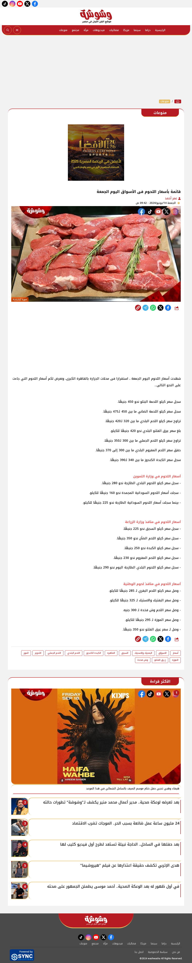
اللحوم (38, 653)
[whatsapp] (138, 308)
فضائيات (114, 30)
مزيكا (126, 30)
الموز (26, 653)
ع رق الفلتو (160, 660)
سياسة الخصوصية (157, 952)
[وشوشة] (96, 16)
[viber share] (145, 308)
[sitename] (96, 920)
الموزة (175, 660)
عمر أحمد (171, 198)
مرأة (86, 30)
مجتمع (75, 30)
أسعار (175, 653)
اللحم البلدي (73, 653)
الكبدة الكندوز (93, 653)
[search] (8, 30)
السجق (124, 653)
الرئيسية (160, 30)
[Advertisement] (96, 67)
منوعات (63, 30)
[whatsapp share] (153, 308)
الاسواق (162, 653)
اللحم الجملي (54, 653)
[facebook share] (168, 308)
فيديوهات (99, 30)
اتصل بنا (139, 952)
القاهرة (111, 653)
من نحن (176, 952)
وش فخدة (142, 660)
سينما (137, 30)
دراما (148, 30)
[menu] (17, 30)
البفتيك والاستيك (143, 653)
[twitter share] (161, 308)
